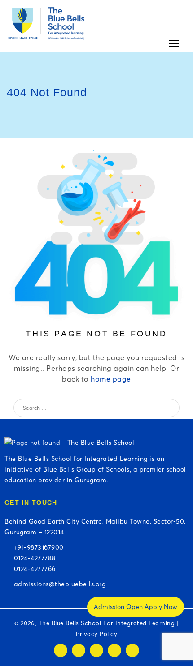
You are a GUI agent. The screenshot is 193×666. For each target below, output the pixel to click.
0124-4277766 (33, 569)
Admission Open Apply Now (135, 607)
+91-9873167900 (37, 547)
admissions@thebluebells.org (57, 584)
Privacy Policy (96, 633)
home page (111, 378)
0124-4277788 (33, 558)
